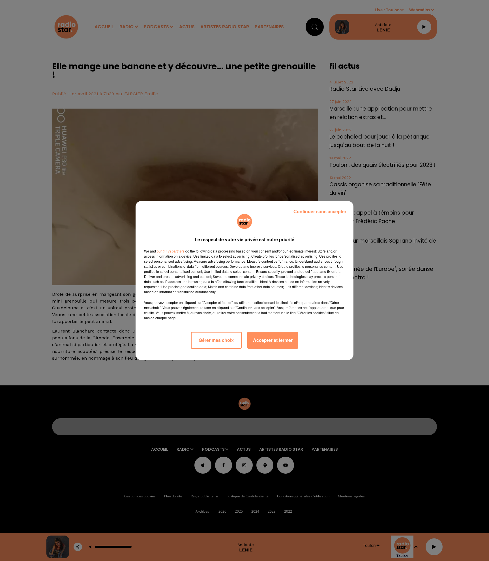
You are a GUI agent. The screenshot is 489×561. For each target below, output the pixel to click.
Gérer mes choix (216, 340)
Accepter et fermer (273, 340)
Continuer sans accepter (319, 211)
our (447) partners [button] (171, 251)
